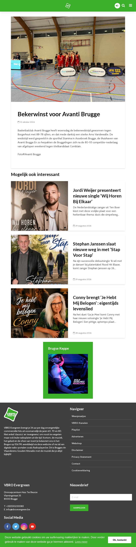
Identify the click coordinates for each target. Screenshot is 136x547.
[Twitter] (15, 526)
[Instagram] (24, 526)
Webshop (77, 443)
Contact (76, 463)
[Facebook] (7, 526)
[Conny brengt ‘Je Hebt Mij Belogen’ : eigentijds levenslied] (39, 312)
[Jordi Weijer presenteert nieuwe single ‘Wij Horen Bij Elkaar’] (39, 205)
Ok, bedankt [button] (120, 540)
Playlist (76, 429)
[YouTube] (32, 526)
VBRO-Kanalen (80, 422)
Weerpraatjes (79, 416)
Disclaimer (77, 450)
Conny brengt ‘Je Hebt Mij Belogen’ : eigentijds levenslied (95, 303)
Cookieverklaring (81, 470)
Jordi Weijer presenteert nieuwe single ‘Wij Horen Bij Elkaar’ (97, 196)
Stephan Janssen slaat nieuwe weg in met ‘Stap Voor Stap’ (96, 249)
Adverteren (77, 436)
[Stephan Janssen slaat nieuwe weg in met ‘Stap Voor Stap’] (39, 259)
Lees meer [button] (81, 541)
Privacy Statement (81, 456)
